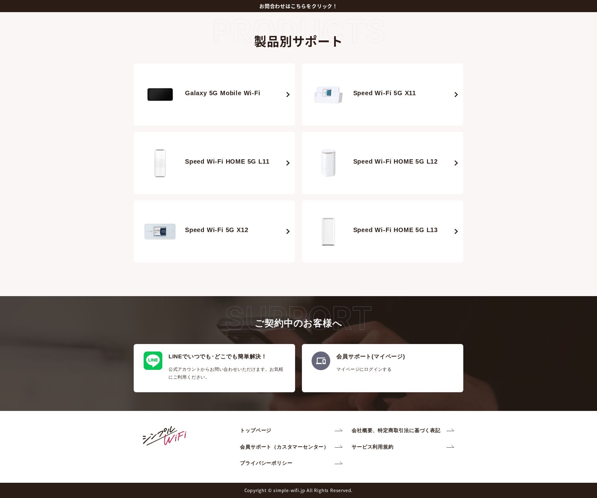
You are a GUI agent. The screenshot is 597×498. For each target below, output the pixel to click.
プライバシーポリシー (266, 463)
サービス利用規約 (372, 446)
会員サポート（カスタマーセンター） (284, 446)
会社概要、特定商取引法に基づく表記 (396, 430)
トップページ (255, 430)
